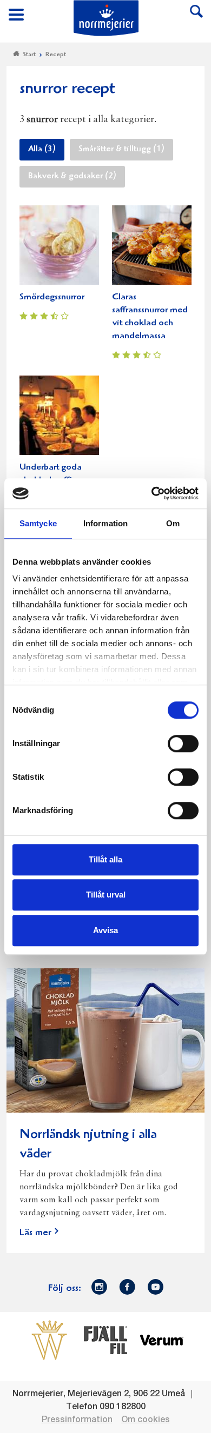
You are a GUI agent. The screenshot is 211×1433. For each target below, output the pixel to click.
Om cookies (145, 1420)
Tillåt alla (105, 859)
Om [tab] (173, 523)
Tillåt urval (106, 894)
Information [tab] (105, 523)
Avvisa (105, 930)
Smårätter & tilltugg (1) (121, 149)
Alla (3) (42, 149)
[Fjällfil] (105, 1339)
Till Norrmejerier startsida (106, 18)
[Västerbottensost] (49, 1339)
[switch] (183, 742)
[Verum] (161, 1339)
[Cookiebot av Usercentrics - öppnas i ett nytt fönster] (152, 493)
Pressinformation (77, 1420)
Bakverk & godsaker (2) (72, 176)
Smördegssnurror (51, 297)
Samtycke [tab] (38, 523)
